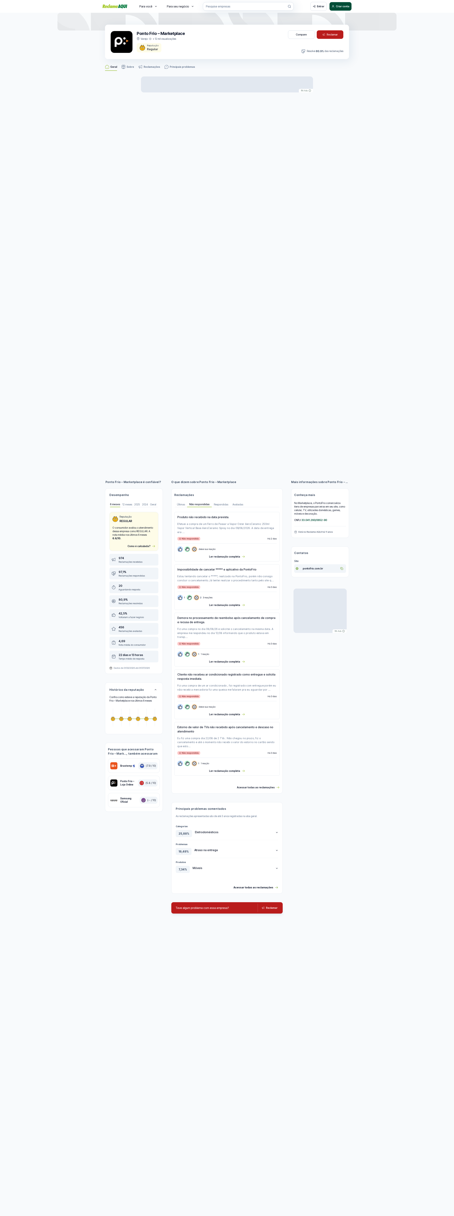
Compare (301, 34)
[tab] (115, 504)
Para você (145, 6)
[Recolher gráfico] (155, 690)
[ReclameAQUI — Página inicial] (115, 6)
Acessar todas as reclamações (256, 787)
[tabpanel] (133, 587)
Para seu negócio (178, 6)
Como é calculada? (139, 546)
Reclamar (332, 34)
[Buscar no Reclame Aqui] (289, 6)
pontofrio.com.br (313, 568)
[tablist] (227, 504)
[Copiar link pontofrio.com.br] (342, 568)
